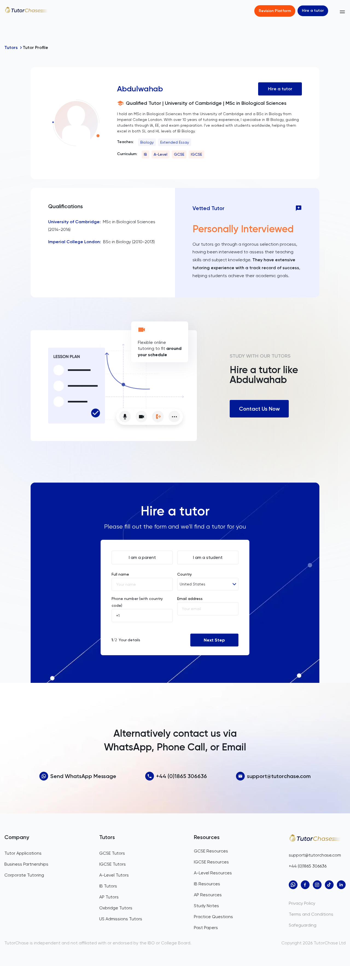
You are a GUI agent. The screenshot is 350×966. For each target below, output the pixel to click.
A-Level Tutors (114, 875)
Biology (147, 142)
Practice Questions (213, 916)
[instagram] (317, 884)
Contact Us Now (259, 408)
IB (145, 154)
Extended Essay (174, 142)
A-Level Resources (213, 872)
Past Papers (206, 927)
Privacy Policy (302, 903)
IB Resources (207, 883)
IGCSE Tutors (112, 864)
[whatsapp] (293, 884)
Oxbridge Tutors (115, 907)
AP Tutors (109, 897)
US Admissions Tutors (120, 918)
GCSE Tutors (112, 853)
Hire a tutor (313, 10)
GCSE (179, 154)
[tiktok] (329, 884)
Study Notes (206, 905)
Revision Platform (275, 10)
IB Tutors (108, 886)
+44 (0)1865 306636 (181, 776)
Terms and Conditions (311, 914)
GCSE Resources (211, 851)
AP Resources (208, 894)
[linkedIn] (341, 884)
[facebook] (305, 884)
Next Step (214, 640)
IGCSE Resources (211, 862)
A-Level (160, 154)
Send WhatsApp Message (83, 776)
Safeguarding (302, 925)
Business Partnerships (26, 864)
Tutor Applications (23, 853)
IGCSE (196, 154)
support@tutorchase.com (279, 776)
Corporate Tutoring (24, 875)
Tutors (11, 47)
